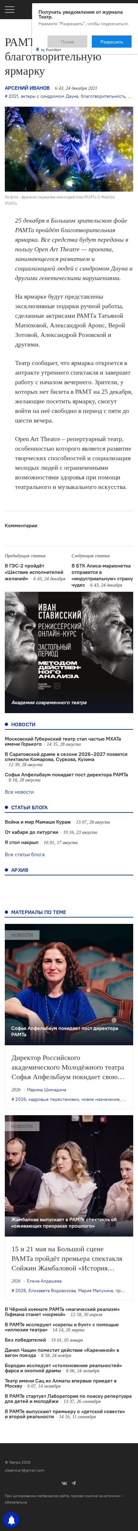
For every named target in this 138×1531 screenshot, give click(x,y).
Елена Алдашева (44, 1281)
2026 (20, 1099)
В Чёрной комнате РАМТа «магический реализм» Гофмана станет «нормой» (62, 1311)
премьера (126, 1290)
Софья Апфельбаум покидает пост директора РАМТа (66, 774)
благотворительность (103, 96)
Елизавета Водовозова (52, 1290)
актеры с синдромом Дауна (49, 96)
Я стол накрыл (22, 842)
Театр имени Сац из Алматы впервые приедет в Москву (60, 1383)
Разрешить (116, 38)
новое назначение (101, 1099)
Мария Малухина (95, 1290)
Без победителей (25, 1340)
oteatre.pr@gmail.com (25, 1470)
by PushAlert (51, 45)
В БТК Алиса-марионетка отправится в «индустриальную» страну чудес (102, 575)
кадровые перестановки (54, 1099)
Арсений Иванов (27, 88)
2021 (13, 96)
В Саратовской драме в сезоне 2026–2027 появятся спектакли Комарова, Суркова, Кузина (66, 756)
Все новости (19, 791)
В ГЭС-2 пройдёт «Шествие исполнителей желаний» (34, 572)
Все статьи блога (25, 854)
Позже (83, 38)
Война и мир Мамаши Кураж (38, 822)
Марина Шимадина (46, 1090)
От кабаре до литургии (31, 832)
